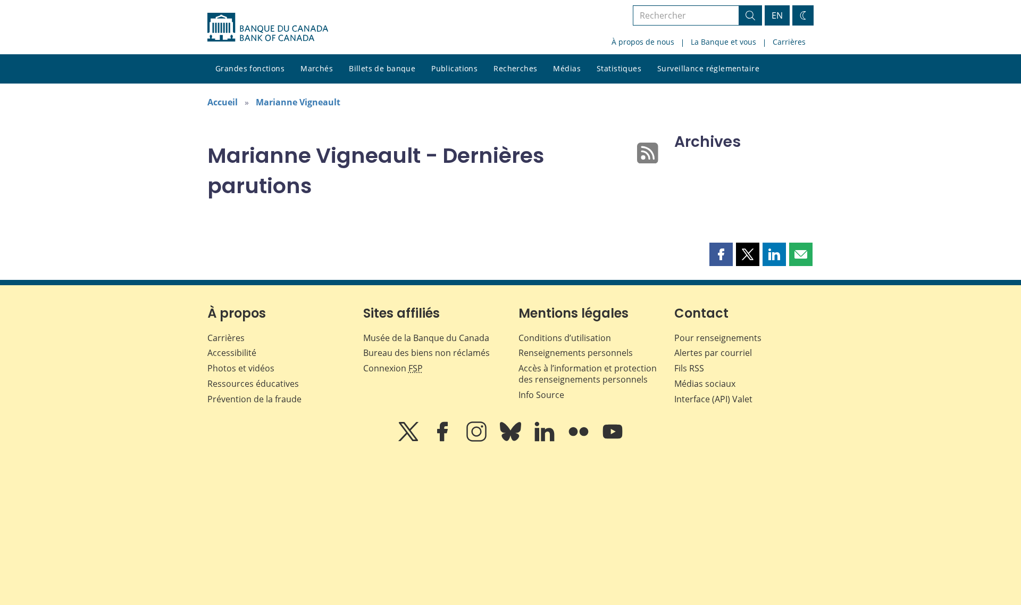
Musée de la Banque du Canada (426, 338)
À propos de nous (643, 42)
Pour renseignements (717, 338)
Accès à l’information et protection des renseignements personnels (587, 373)
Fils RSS (689, 368)
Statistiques (619, 68)
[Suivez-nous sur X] (409, 439)
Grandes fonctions (249, 68)
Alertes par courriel (713, 353)
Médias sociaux (704, 383)
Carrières (789, 42)
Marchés (316, 68)
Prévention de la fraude (254, 399)
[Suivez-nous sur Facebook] (443, 439)
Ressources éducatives (253, 383)
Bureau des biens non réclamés (426, 353)
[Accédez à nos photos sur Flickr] (580, 439)
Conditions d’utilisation (564, 338)
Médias (567, 68)
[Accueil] (267, 27)
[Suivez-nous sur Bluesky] (512, 439)
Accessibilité (231, 353)
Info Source (541, 395)
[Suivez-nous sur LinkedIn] (546, 439)
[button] (721, 254)
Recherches (515, 68)
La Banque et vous (723, 42)
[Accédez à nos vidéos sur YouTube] (613, 439)
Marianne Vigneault (298, 102)
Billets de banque (382, 68)
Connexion (393, 368)
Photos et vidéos (240, 368)
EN (777, 15)
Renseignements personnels (575, 353)
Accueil (222, 102)
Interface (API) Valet (713, 399)
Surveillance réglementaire (708, 68)
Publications (454, 68)
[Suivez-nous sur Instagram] (478, 439)
